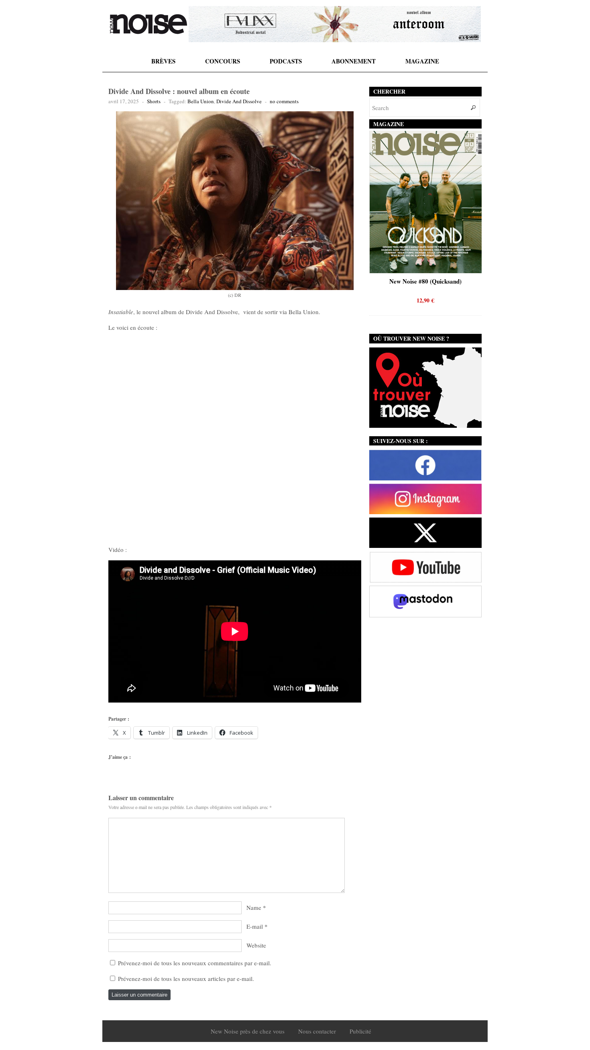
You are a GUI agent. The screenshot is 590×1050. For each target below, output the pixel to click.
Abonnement (354, 61)
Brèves (163, 61)
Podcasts (286, 61)
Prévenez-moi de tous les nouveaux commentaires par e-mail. (194, 963)
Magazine (422, 61)
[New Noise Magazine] (148, 24)
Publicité (360, 1031)
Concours (222, 61)
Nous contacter (317, 1031)
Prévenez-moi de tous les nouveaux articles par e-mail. (186, 978)
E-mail (254, 926)
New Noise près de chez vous (248, 1031)
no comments (284, 101)
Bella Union (200, 101)
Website (256, 945)
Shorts (154, 101)
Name (253, 907)
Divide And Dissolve (239, 101)
